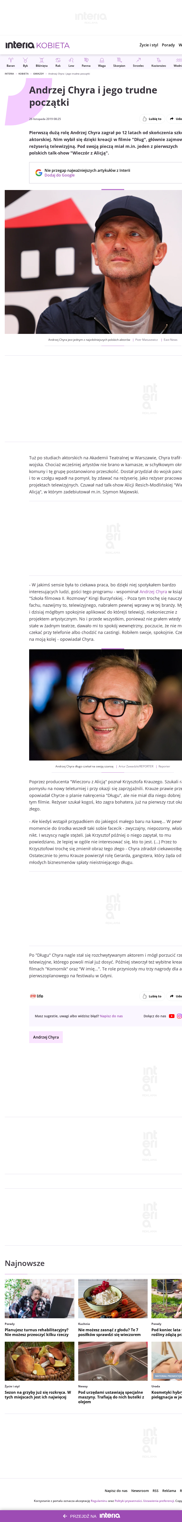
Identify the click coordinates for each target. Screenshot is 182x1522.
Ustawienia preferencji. (159, 1501)
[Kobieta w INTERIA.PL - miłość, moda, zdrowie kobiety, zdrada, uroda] (53, 45)
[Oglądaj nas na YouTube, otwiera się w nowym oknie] (172, 1016)
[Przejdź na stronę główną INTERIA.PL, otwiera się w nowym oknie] (20, 45)
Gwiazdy (38, 73)
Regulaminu (99, 1501)
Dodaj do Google (85, 175)
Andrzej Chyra (153, 591)
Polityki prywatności (128, 1501)
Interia (9, 73)
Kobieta (23, 73)
